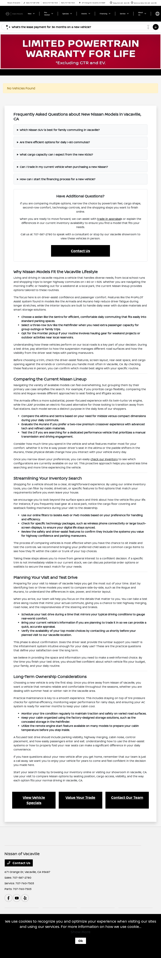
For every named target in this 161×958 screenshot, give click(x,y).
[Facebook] (8, 898)
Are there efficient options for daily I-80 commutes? (55, 142)
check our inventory (104, 459)
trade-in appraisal (109, 219)
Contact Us (80, 250)
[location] (79, 3)
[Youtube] (17, 898)
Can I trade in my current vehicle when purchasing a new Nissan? (64, 167)
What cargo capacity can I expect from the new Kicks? (56, 154)
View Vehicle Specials (34, 800)
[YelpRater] (25, 898)
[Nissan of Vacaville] (15, 13)
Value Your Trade (80, 797)
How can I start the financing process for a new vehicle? (57, 179)
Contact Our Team (127, 797)
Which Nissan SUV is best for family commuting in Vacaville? (60, 130)
